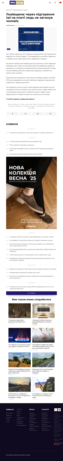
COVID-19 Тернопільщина (46, 425)
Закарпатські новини (20, 418)
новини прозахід (29, 106)
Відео (18, 415)
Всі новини (31, 293)
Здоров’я (9, 415)
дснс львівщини (14, 104)
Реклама (57, 440)
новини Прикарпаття (33, 421)
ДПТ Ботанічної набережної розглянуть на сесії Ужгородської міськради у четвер (19, 395)
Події (7, 421)
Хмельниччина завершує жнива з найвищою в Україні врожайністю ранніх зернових (19, 371)
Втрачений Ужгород (20, 422)
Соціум (19, 411)
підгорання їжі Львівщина (45, 106)
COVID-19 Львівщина (45, 414)
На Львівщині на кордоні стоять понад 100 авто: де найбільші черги (42, 395)
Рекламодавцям (21, 425)
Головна (55, 439)
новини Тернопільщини (34, 425)
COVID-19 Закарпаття (45, 417)
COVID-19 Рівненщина (45, 429)
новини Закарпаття (32, 417)
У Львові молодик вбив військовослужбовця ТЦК (16, 321)
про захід (32, 108)
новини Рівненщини (33, 429)
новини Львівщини (15, 106)
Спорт (18, 413)
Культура (8, 417)
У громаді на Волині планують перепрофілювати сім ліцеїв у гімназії (42, 321)
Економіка (9, 413)
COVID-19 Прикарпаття (45, 421)
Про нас (60, 439)
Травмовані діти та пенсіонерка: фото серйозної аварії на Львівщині (42, 371)
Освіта (8, 419)
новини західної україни (47, 104)
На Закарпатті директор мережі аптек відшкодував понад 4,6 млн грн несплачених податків (43, 346)
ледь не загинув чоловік (29, 104)
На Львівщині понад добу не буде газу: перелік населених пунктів (19, 345)
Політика (19, 409)
